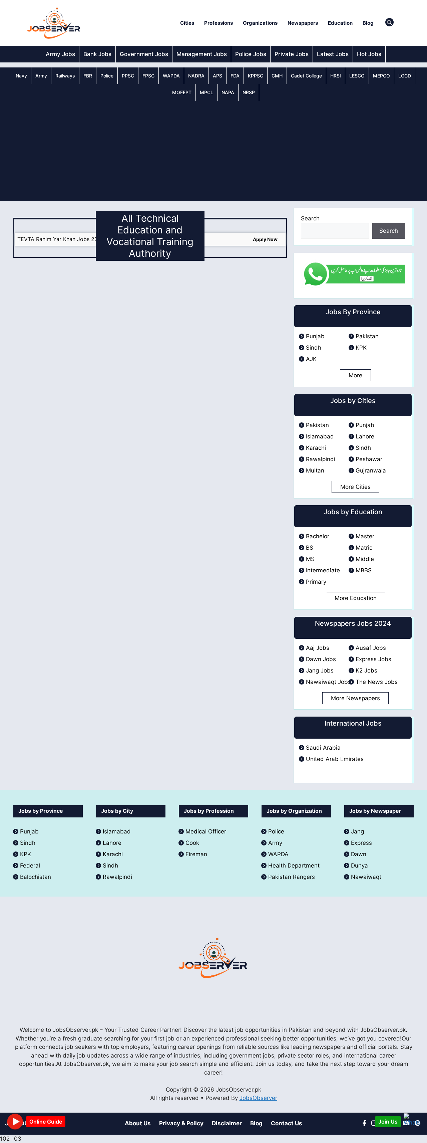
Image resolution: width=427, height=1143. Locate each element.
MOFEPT (181, 92)
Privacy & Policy (181, 1123)
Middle (365, 559)
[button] (389, 23)
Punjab (315, 336)
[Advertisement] (213, 151)
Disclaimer (227, 1123)
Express (361, 842)
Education (340, 23)
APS (217, 75)
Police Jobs (250, 54)
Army (41, 75)
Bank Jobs (97, 54)
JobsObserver (258, 1098)
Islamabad (320, 436)
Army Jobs (60, 54)
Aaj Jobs (317, 647)
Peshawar (369, 459)
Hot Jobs (369, 54)
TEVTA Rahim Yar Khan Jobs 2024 (60, 239)
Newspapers (303, 23)
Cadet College (306, 75)
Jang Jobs (320, 670)
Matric (364, 547)
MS (310, 559)
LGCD (404, 75)
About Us (138, 1123)
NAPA (228, 92)
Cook (192, 842)
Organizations (260, 23)
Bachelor (317, 536)
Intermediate (323, 570)
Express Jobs (373, 659)
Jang (357, 831)
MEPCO (381, 75)
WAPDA (171, 75)
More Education (356, 598)
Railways (65, 75)
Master (365, 536)
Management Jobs (201, 54)
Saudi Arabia (323, 747)
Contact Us (286, 1123)
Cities (187, 23)
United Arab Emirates (335, 759)
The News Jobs (377, 682)
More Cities (355, 487)
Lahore (365, 436)
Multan (315, 470)
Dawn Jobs (321, 659)
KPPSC (255, 75)
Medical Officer (206, 831)
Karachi (316, 447)
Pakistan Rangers (291, 877)
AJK (311, 359)
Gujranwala (371, 470)
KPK (361, 347)
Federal (30, 865)
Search (310, 218)
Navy (21, 75)
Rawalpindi (320, 459)
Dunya (359, 865)
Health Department (294, 865)
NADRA (196, 75)
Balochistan (35, 877)
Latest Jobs (333, 54)
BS (309, 547)
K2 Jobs (366, 670)
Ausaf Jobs (371, 647)
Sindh (313, 347)
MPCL (206, 92)
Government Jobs (144, 54)
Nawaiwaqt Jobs (328, 682)
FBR (87, 75)
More (355, 375)
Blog (368, 23)
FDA (235, 75)
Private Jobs (292, 54)
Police (106, 75)
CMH (277, 75)
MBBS (364, 570)
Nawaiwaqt (366, 877)
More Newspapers (355, 698)
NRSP (249, 92)
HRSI (335, 75)
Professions (218, 23)
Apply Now (265, 239)
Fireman (196, 854)
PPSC (128, 75)
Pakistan (367, 336)
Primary (316, 581)
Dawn (358, 854)
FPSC (148, 75)
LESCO (357, 75)
